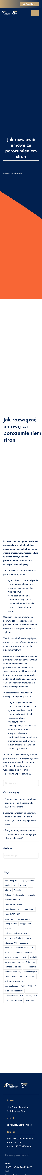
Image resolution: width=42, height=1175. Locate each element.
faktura (8, 890)
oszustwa (24, 943)
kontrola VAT (29, 909)
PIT (32, 948)
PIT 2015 (8, 952)
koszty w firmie (11, 924)
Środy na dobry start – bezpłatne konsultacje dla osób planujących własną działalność (20, 834)
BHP (15, 885)
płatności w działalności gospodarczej (21, 967)
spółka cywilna (11, 976)
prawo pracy (10, 962)
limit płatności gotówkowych (17, 933)
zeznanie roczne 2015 (14, 995)
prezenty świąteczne (26, 962)
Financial (17, 890)
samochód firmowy (13, 971)
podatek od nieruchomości (16, 957)
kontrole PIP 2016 (12, 914)
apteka (7, 885)
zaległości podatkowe (14, 991)
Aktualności (18, 173)
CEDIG (23, 885)
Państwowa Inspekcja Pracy (16, 948)
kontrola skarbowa (12, 909)
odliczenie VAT (11, 943)
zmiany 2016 (31, 995)
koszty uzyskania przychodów (17, 919)
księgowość (25, 924)
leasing (8, 928)
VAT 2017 (32, 986)
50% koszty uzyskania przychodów (19, 880)
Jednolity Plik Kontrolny (15, 895)
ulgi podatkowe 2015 (14, 981)
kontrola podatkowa (13, 904)
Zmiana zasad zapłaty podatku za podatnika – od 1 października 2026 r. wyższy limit (20, 803)
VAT (23, 986)
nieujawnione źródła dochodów (18, 938)
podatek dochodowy (24, 952)
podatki (33, 957)
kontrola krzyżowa (12, 900)
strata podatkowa (27, 976)
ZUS (6, 1000)
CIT (30, 885)
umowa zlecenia (11, 986)
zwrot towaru (16, 1000)
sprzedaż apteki (30, 971)
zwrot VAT (29, 1000)
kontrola (31, 895)
